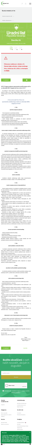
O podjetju (19, 422)
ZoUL (10, 66)
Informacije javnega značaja (22, 426)
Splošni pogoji (20, 429)
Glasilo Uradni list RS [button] (7, 16)
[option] (16, 40)
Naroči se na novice (5, 424)
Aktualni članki (4, 422)
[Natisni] (27, 80)
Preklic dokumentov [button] (7, 20)
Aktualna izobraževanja (21, 403)
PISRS (7, 71)
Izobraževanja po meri (21, 405)
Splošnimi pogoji (16, 391)
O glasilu (3, 404)
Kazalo (6, 80)
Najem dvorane (20, 406)
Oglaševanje (19, 427)
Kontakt (18, 424)
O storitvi (19, 413)
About (23, 422)
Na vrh (25, 348)
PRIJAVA (16, 377)
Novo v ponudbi (4, 413)
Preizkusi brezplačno (21, 414)
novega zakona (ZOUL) (14, 435)
